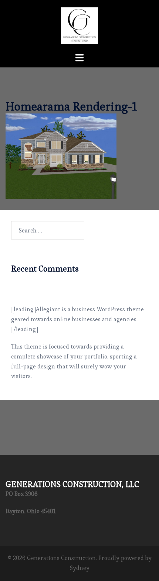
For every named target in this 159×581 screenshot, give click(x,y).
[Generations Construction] (79, 24)
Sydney (79, 568)
